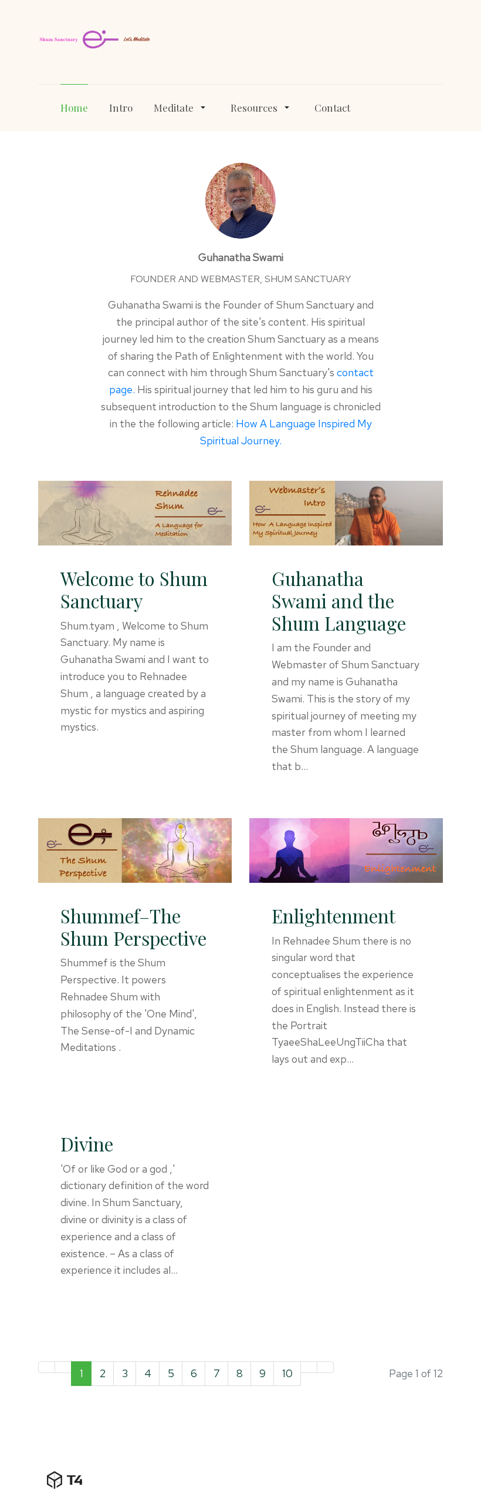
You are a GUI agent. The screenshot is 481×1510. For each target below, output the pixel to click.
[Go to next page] (308, 1367)
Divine (86, 1143)
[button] (181, 107)
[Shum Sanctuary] (94, 39)
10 (287, 1373)
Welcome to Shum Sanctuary (134, 589)
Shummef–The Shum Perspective (133, 926)
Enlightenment (333, 915)
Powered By (64, 1480)
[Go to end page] (325, 1367)
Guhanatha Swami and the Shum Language (339, 600)
